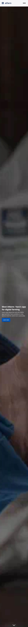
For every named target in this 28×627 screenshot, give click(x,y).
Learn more (6, 320)
